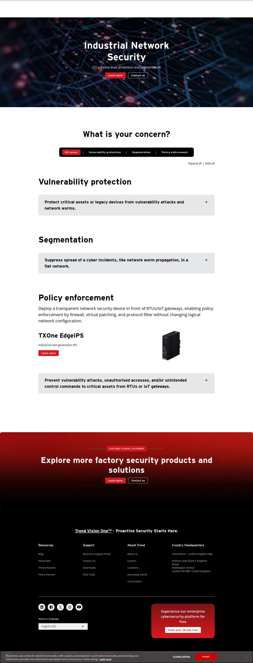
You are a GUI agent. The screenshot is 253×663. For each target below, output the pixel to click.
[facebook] (51, 607)
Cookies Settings (181, 656)
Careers (131, 560)
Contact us (138, 75)
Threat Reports (47, 567)
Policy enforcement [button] (175, 152)
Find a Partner (46, 574)
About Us (132, 554)
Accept (205, 656)
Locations (132, 567)
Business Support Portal (97, 554)
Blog (40, 554)
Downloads (89, 567)
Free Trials (89, 574)
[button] (126, 205)
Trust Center (134, 581)
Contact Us (89, 560)
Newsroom (44, 560)
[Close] (247, 656)
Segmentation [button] (141, 152)
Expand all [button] (195, 163)
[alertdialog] (126, 657)
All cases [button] (71, 152)
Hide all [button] (210, 163)
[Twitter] (60, 607)
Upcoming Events (137, 574)
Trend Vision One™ (93, 530)
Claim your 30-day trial (181, 629)
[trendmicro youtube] (79, 607)
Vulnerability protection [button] (105, 152)
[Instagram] (69, 607)
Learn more (115, 75)
